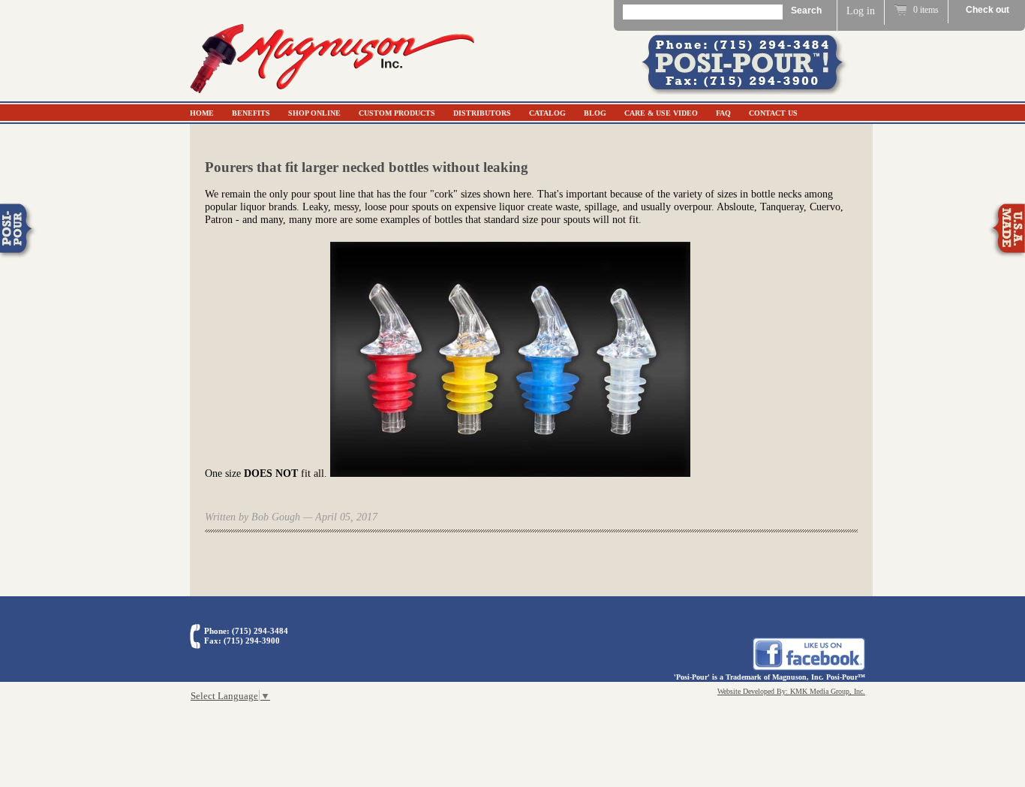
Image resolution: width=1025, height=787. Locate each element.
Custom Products (397, 113)
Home (202, 113)
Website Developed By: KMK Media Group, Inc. (791, 691)
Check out (987, 10)
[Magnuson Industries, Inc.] (332, 95)
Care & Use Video (661, 113)
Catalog (547, 113)
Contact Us (773, 113)
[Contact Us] (752, 91)
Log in (860, 11)
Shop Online (314, 113)
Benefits (251, 113)
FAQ (723, 113)
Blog (595, 113)
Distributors (482, 113)
